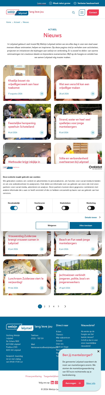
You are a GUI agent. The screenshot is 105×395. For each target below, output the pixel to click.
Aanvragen (71, 383)
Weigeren (52, 225)
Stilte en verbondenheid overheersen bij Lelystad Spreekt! (74, 161)
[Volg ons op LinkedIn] (52, 382)
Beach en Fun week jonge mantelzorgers (74, 241)
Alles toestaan (85, 225)
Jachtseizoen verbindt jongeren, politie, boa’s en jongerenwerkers (74, 278)
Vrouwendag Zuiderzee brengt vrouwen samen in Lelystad (23, 239)
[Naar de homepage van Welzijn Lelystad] (26, 12)
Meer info (90, 383)
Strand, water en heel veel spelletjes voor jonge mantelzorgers (74, 123)
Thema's (59, 334)
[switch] (39, 208)
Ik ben (58, 331)
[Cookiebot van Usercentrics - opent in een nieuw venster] (91, 167)
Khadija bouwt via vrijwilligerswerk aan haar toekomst (23, 84)
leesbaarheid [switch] (88, 3)
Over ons (59, 344)
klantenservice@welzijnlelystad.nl (44, 347)
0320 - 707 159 (37, 338)
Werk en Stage (62, 347)
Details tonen (91, 217)
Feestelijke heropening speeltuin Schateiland (22, 125)
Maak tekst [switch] (61, 3)
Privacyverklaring (33, 376)
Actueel (59, 340)
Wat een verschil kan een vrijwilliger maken (74, 86)
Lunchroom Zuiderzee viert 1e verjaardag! (26, 280)
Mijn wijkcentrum (63, 337)
